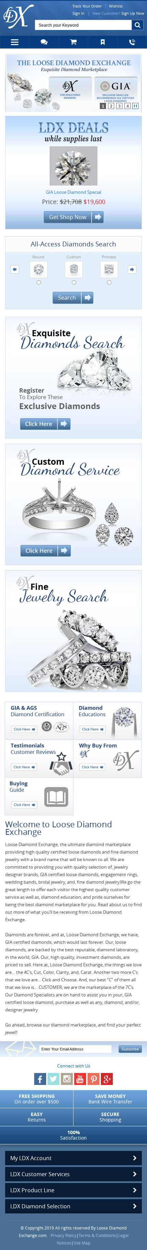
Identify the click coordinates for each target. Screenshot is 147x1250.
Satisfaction (73, 1135)
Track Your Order (87, 6)
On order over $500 (36, 1099)
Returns (37, 1117)
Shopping (110, 1117)
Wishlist (116, 6)
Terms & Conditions (97, 1235)
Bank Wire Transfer (110, 1099)
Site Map (82, 1243)
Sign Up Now (132, 13)
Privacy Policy (63, 1235)
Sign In (78, 13)
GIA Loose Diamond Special (73, 192)
